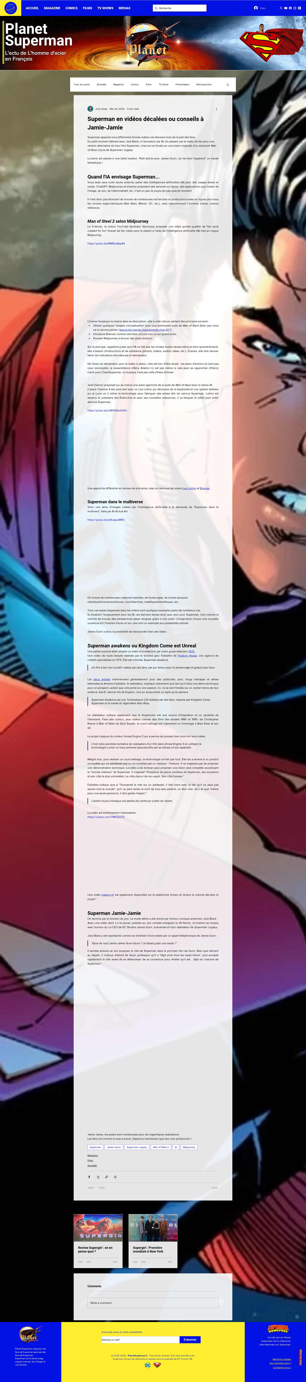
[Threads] (299, 8)
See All (228, 1207)
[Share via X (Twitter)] (98, 1177)
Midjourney (189, 1147)
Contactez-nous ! (282, 1370)
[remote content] (153, 1045)
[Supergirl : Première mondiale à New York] (153, 1228)
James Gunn (114, 1147)
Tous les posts (82, 84)
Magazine (118, 84)
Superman (95, 1147)
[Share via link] (106, 1177)
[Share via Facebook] (89, 1177)
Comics (135, 84)
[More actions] (216, 109)
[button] (87, 8)
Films (149, 84)
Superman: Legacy (137, 1147)
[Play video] (153, 278)
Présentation (182, 84)
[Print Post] (115, 1177)
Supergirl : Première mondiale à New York (148, 1249)
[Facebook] (290, 8)
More (199, 84)
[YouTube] (286, 8)
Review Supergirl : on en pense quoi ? (95, 1249)
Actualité (101, 84)
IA (176, 1147)
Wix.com (190, 1358)
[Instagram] (295, 8)
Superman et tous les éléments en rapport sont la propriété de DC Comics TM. (153, 1362)
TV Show (163, 84)
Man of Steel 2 (161, 1147)
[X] (281, 8)
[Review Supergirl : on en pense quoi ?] (98, 1228)
